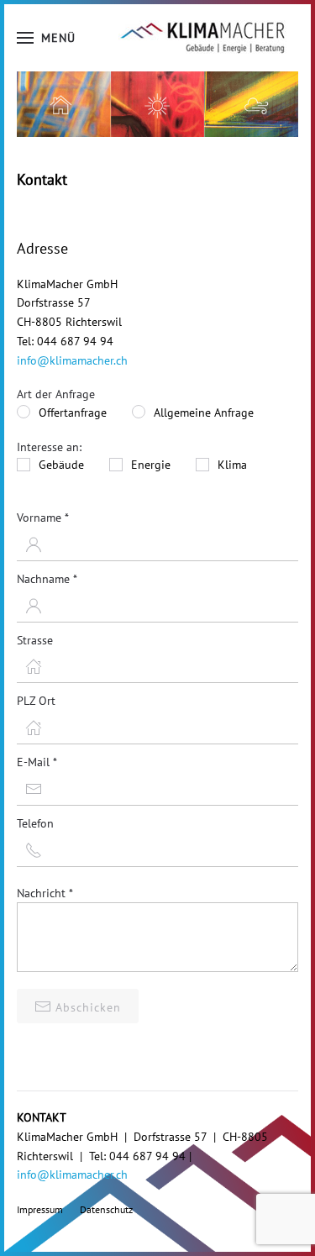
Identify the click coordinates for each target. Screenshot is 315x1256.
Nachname (47, 578)
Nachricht (45, 893)
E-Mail (37, 762)
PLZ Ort (36, 700)
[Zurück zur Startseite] (202, 37)
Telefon (35, 823)
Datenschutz (106, 1209)
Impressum (40, 1209)
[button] (46, 37)
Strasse (35, 640)
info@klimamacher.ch (72, 360)
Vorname (43, 517)
